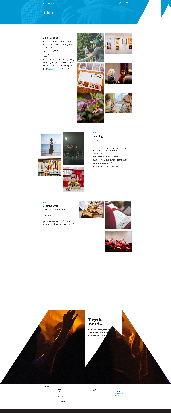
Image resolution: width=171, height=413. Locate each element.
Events (60, 391)
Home (59, 389)
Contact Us (121, 3)
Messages (61, 394)
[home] (48, 3)
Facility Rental (62, 401)
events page (100, 171)
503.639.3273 (50, 69)
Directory (60, 403)
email (120, 279)
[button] (99, 3)
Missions (110, 3)
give (115, 3)
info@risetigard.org (119, 393)
